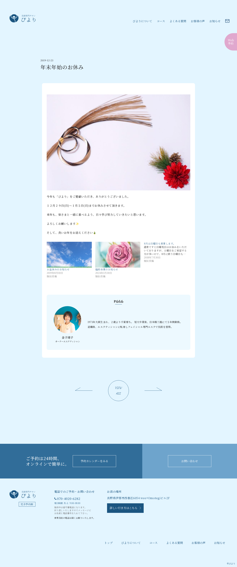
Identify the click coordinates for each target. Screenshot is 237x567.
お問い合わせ (189, 461)
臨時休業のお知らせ (106, 269)
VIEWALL (118, 390)
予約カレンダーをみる (94, 461)
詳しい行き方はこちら (124, 508)
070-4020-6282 (68, 498)
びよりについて (142, 21)
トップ (108, 543)
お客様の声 (198, 21)
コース (161, 21)
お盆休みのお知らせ (58, 269)
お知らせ (215, 21)
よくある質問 (178, 21)
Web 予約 (231, 41)
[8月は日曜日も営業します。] (168, 252)
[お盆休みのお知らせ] (69, 254)
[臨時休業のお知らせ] (117, 254)
